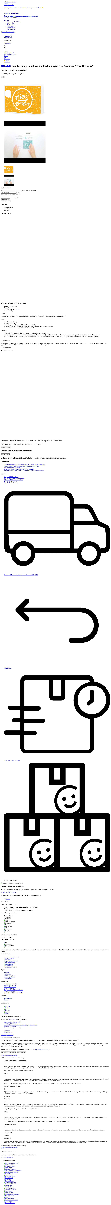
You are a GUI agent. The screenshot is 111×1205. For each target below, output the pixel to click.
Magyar (11, 1181)
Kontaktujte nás (11, 27)
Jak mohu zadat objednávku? (11, 956)
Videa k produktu (6, 347)
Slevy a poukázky (8, 965)
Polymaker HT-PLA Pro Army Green (13, 480)
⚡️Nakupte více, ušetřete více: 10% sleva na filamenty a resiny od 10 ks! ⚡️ (23, 7)
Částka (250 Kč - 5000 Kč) (29, 191)
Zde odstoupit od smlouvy (7, 1035)
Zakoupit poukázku (5, 201)
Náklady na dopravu (12, 24)
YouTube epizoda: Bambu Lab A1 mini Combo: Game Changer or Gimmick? (24, 470)
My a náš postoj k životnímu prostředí (13, 993)
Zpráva (17, 197)
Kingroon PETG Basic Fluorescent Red (14, 478)
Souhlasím (3, 1052)
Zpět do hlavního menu (10, 2)
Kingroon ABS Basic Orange (11, 477)
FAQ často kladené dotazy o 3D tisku (13, 990)
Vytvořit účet (7, 43)
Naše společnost (8, 998)
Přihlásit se (6, 972)
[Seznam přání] (5, 46)
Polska (10, 1185)
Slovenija (12, 1188)
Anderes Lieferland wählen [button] (8, 1160)
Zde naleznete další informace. (8, 892)
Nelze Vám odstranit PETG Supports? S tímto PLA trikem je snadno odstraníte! (24, 464)
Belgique (12, 1166)
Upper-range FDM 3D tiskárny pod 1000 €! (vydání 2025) (19, 469)
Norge (10, 1201)
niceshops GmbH (12, 1019)
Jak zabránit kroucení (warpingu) (12, 467)
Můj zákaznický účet (9, 962)
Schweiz (12, 1195)
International (15, 1163)
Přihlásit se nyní (8, 37)
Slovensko (13, 1189)
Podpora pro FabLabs (9, 991)
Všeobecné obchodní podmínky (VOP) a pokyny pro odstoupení (20, 1025)
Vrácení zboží (10, 23)
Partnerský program (9, 988)
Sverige (11, 1192)
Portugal (12, 1186)
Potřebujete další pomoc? (10, 967)
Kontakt (6, 1000)
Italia (9, 1179)
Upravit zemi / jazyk (15, 1016)
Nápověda (6, 20)
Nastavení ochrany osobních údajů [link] (13, 1028)
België (10, 1167)
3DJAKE (6, 65)
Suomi (10, 1191)
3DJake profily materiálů (10, 984)
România (12, 1203)
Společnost (7, 1030)
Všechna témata (11, 29)
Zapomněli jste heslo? (9, 975)
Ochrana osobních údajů (10, 1023)
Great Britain (15, 1194)
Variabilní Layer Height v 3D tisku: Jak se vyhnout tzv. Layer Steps (21, 466)
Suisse (10, 1197)
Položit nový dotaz (5, 447)
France (11, 1175)
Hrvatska (12, 1176)
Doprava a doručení (9, 958)
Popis (3, 313)
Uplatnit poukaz (8, 978)
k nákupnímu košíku (9, 5)
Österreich (13, 1184)
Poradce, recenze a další (10, 985)
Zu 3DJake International (7, 1157)
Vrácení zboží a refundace (10, 961)
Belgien (11, 1164)
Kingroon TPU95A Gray (10, 481)
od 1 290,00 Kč (21, 16)
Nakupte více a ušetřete (10, 987)
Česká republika (18, 1170)
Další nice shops (8, 1032)
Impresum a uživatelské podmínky (12, 1022)
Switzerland (15, 1200)
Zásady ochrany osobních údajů (41, 1049)
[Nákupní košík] (57, 48)
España (11, 1173)
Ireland (11, 1178)
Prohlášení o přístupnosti (10, 1026)
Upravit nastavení (21, 1052)
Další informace (6, 340)
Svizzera (12, 1198)
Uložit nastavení (5, 1145)
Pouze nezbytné (12, 1052)
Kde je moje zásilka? (9, 977)
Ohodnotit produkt (5, 454)
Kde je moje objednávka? (13, 22)
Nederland (13, 1182)
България (13, 1169)
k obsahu (6, 3)
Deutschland (15, 1172)
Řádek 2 (18, 194)
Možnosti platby (11, 26)
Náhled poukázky (5, 199)
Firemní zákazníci (8, 964)
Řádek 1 (18, 192)
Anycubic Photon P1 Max (10, 483)
